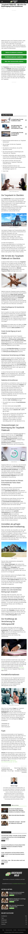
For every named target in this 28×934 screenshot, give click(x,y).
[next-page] (4, 828)
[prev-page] (2, 828)
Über (3, 930)
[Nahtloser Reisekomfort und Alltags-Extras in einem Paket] (4, 900)
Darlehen (3, 840)
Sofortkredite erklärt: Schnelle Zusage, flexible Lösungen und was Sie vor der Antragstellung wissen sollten (13, 837)
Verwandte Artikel (6, 805)
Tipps (3, 856)
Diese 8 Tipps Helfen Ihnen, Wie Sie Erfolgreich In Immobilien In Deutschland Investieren (20, 770)
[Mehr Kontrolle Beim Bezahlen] (4, 817)
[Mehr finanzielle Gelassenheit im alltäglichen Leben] (4, 907)
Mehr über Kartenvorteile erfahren (14, 61)
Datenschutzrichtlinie (22, 930)
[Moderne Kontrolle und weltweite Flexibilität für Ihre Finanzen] (4, 894)
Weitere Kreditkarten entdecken (14, 52)
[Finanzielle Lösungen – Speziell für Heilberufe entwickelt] (4, 823)
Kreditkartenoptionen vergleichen (14, 57)
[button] (2, 1)
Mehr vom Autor (15, 805)
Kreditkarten (4, 812)
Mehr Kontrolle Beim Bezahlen (17, 815)
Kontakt (15, 930)
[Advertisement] (14, 25)
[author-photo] (14, 783)
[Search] (26, 1)
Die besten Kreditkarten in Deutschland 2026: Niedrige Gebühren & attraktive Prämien (17, 810)
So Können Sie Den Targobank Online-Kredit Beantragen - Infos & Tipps (7, 769)
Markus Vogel (14, 785)
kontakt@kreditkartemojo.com (19, 883)
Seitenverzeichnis (9, 930)
